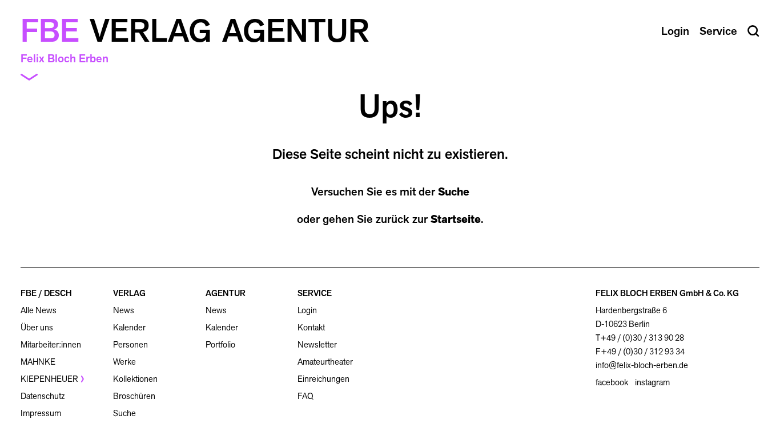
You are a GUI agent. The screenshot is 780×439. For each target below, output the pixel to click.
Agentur (295, 31)
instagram (652, 382)
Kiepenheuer (49, 378)
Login (307, 310)
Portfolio (220, 344)
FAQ (305, 395)
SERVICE (314, 293)
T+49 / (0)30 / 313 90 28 (640, 337)
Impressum (41, 413)
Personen (130, 344)
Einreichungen (323, 378)
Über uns (37, 327)
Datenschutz (43, 395)
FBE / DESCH (46, 293)
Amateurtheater (325, 361)
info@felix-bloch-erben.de (642, 365)
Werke (124, 361)
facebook (612, 382)
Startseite (456, 218)
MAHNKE (38, 361)
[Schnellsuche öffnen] (753, 31)
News (123, 310)
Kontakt (311, 327)
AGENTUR (226, 293)
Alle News (39, 310)
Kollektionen (135, 378)
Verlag (151, 31)
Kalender (129, 327)
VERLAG (129, 293)
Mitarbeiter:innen (51, 344)
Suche (453, 191)
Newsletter (317, 344)
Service (718, 31)
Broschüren (134, 395)
